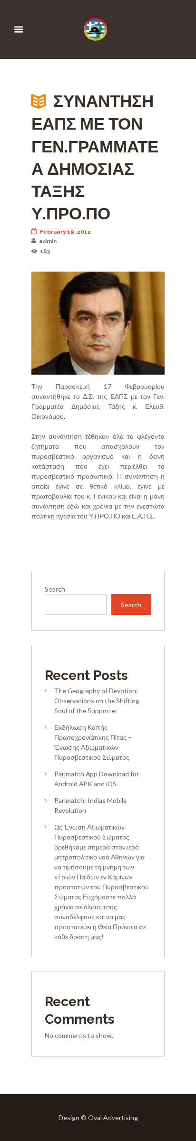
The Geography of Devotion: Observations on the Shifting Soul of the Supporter (96, 701)
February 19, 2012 (65, 231)
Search (55, 589)
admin (48, 241)
